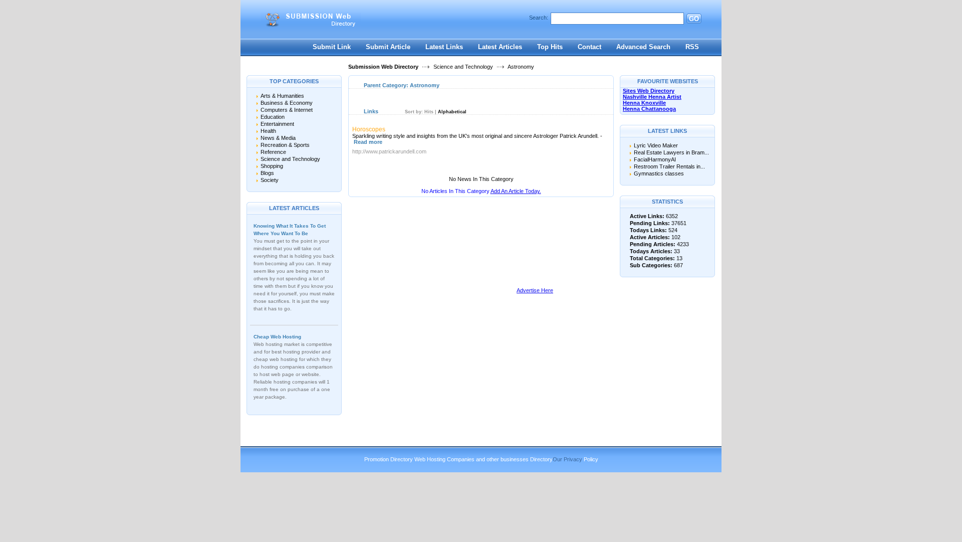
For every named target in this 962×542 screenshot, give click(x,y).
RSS (692, 47)
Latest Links (444, 47)
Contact (589, 47)
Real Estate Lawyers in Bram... (671, 152)
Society (270, 180)
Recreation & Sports (285, 145)
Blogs (267, 173)
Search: (538, 18)
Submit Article (388, 47)
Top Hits (550, 47)
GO (694, 19)
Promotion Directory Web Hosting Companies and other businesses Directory (458, 459)
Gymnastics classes (659, 173)
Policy (591, 459)
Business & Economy (287, 103)
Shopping (272, 166)
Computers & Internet (287, 110)
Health (268, 131)
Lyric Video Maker (656, 145)
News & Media (278, 138)
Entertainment (277, 124)
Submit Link (332, 47)
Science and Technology (463, 67)
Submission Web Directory (383, 67)
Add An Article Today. (516, 191)
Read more (368, 142)
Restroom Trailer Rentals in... (669, 166)
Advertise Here (535, 290)
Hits (428, 111)
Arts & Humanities (282, 96)
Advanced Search (643, 47)
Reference (273, 152)
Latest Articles (500, 47)
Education (273, 117)
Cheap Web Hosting (277, 336)
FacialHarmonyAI (655, 159)
